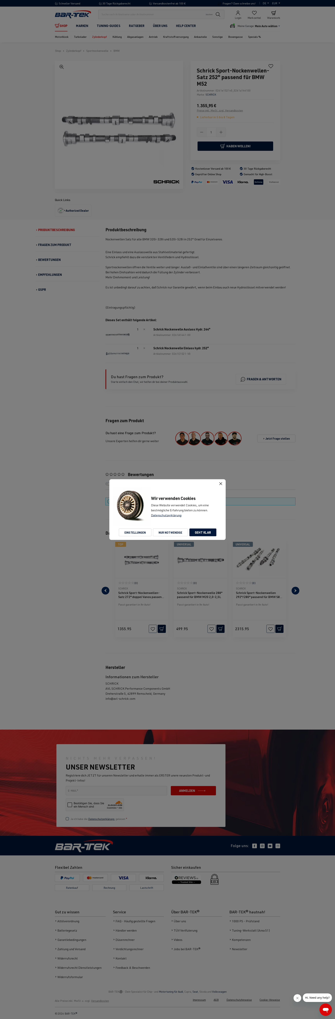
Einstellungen (135, 532)
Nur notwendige (170, 532)
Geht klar (203, 532)
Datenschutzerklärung (166, 515)
